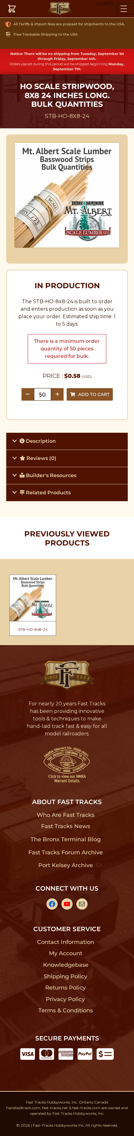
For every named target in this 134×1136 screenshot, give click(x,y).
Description (40, 441)
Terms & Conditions (65, 1010)
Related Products (48, 493)
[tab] (67, 441)
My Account (65, 953)
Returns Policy (65, 987)
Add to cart (93, 394)
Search (104, 4)
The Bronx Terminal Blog (66, 839)
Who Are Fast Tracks (65, 815)
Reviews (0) (40, 458)
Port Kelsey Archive (65, 865)
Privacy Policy (65, 999)
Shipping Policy (66, 976)
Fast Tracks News (65, 826)
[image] (67, 195)
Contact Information (65, 942)
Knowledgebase (65, 964)
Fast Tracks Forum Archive (65, 852)
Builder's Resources (50, 475)
